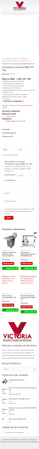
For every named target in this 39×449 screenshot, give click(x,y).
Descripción (6, 129)
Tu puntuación (10, 175)
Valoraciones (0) (7, 136)
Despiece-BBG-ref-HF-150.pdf (15, 121)
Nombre (7, 193)
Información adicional (9, 133)
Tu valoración (10, 180)
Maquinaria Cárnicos (12, 58)
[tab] (19, 129)
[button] (19, 13)
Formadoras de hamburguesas (11, 64)
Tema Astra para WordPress (29, 442)
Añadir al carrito (8, 263)
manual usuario (10, 116)
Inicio (3, 58)
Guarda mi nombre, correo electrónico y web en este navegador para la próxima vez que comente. (19, 211)
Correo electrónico (10, 201)
